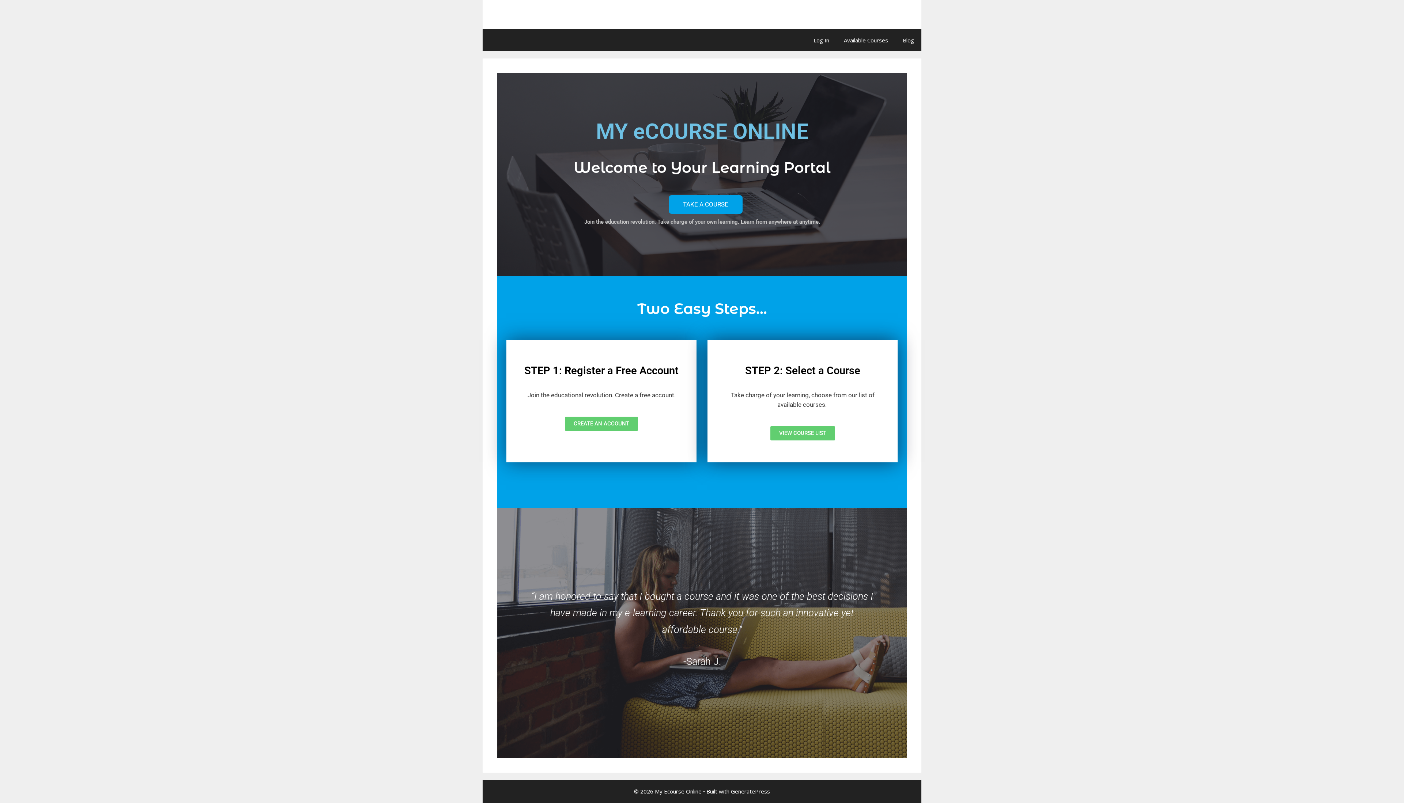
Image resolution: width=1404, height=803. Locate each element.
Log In (821, 40)
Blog (908, 40)
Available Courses (866, 40)
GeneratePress (750, 791)
